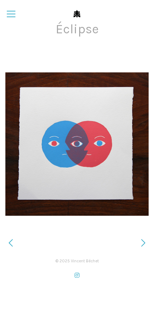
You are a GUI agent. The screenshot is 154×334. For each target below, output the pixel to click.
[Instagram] (77, 276)
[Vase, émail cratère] (141, 243)
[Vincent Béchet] (77, 14)
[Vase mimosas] (12, 243)
